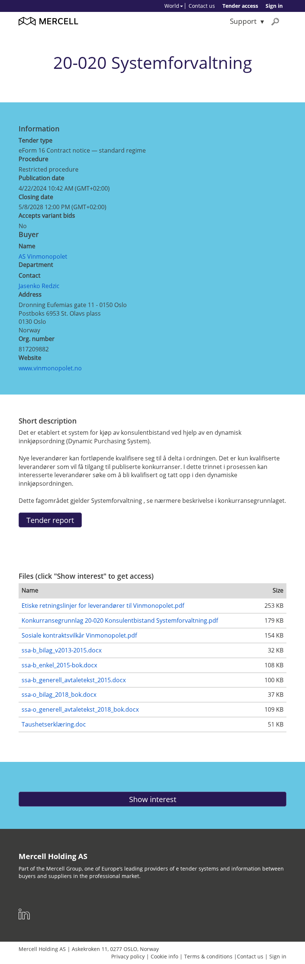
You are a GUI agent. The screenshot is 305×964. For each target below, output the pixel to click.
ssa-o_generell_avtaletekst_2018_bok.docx (80, 709)
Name (27, 246)
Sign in (274, 5)
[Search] (275, 21)
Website (30, 358)
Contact (30, 275)
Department (36, 265)
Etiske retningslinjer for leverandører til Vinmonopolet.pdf (103, 605)
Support (243, 21)
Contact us (202, 5)
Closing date (36, 197)
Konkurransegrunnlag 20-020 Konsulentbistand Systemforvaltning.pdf (120, 620)
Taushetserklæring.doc (54, 724)
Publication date (41, 178)
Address (30, 294)
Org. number (37, 339)
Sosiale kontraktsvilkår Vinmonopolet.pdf (79, 635)
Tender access (240, 5)
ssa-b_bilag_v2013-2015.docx (62, 650)
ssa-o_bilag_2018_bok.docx (59, 694)
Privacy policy (128, 956)
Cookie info (164, 956)
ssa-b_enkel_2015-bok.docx (59, 665)
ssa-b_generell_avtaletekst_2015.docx (74, 680)
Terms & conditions (208, 956)
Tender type (35, 140)
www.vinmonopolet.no (50, 368)
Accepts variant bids (47, 215)
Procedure (33, 159)
